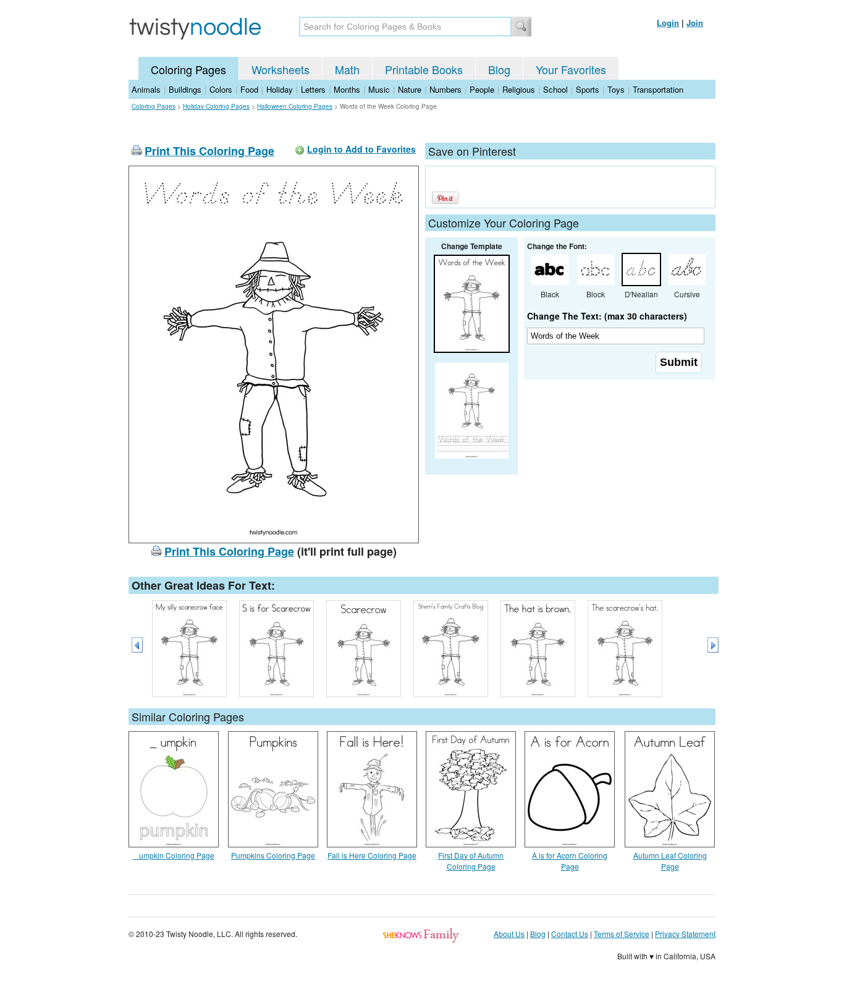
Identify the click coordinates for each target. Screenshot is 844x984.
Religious (518, 89)
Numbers (445, 89)
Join (694, 22)
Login (668, 22)
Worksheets (280, 69)
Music (379, 89)
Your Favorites (571, 69)
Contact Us (569, 933)
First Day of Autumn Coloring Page (471, 861)
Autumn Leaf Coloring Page (670, 861)
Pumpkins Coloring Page (273, 855)
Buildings (185, 89)
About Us (509, 933)
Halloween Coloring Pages (294, 106)
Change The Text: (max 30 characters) (607, 316)
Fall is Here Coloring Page (371, 855)
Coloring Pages (188, 69)
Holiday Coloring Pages (216, 106)
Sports (587, 89)
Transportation (658, 89)
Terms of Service (621, 933)
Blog (499, 69)
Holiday (279, 89)
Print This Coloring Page (209, 151)
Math (347, 69)
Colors (220, 89)
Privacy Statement (685, 933)
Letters (313, 89)
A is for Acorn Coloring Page (569, 861)
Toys (616, 89)
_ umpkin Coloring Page (173, 855)
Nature (409, 89)
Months (347, 89)
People (482, 89)
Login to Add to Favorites (361, 149)
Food (249, 89)
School (555, 89)
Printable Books (424, 69)
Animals (146, 89)
